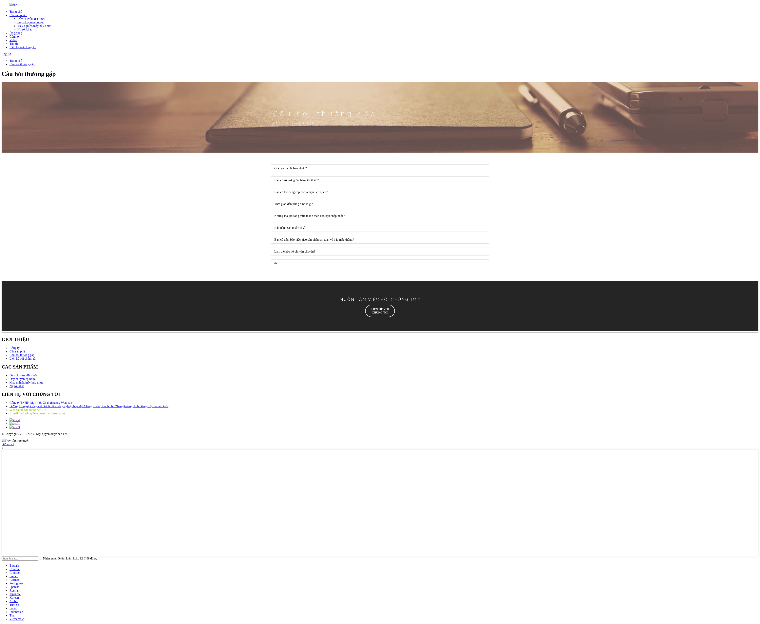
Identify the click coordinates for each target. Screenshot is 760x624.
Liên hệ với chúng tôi (23, 47)
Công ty (15, 36)
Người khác (24, 29)
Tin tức (14, 43)
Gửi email (8, 444)
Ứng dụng (16, 33)
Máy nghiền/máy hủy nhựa (34, 26)
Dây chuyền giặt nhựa (31, 18)
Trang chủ (16, 11)
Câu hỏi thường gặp (22, 64)
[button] (380, 311)
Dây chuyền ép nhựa (30, 22)
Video (13, 40)
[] (40, 559)
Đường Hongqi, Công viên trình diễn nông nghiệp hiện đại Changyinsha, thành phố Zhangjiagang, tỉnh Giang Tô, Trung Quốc (89, 406)
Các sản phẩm (18, 15)
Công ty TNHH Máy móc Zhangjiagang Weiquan (41, 402)
